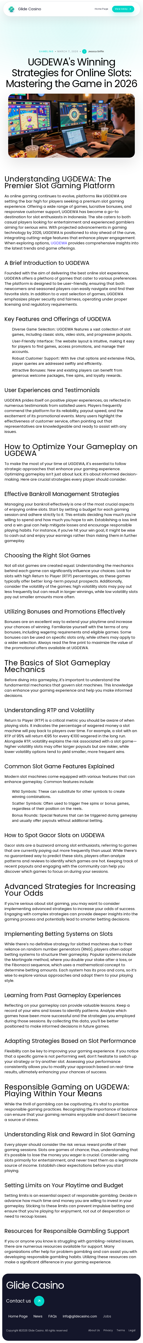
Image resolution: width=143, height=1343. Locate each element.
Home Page (18, 1316)
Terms (121, 1330)
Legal (132, 1330)
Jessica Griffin (96, 51)
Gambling (46, 51)
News (38, 1316)
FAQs (52, 1316)
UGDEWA (59, 243)
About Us (94, 1330)
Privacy (108, 1330)
